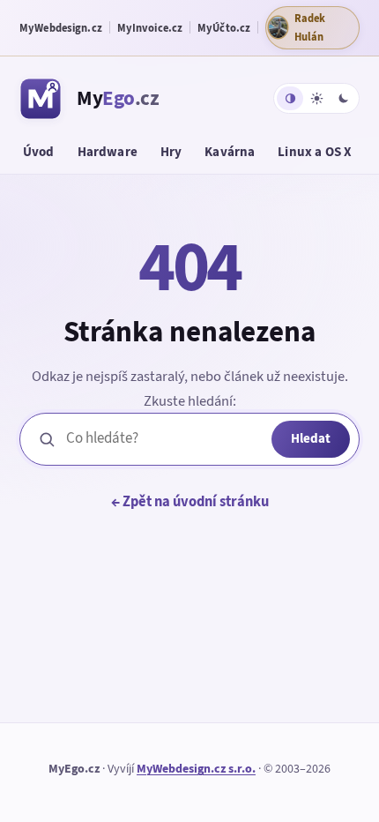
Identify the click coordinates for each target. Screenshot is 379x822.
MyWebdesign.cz (60, 27)
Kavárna (229, 152)
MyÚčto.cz (223, 27)
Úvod (39, 152)
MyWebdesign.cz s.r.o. (196, 768)
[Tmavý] (343, 98)
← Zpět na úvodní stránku (190, 501)
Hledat (311, 438)
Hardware (107, 152)
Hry (171, 152)
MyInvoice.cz (150, 27)
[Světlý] (316, 98)
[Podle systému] (290, 98)
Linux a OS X (315, 152)
